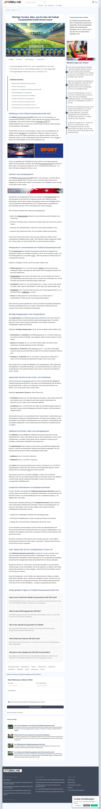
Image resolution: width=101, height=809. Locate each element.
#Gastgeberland (25, 666)
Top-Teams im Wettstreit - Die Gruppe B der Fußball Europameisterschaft (34, 725)
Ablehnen (87, 805)
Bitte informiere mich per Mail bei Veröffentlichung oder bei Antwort (27, 702)
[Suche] (44, 2)
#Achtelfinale (52, 666)
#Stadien (34, 666)
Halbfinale (25, 292)
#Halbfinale (20, 669)
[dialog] (86, 802)
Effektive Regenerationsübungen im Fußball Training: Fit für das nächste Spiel (18, 787)
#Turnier (42, 669)
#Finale (27, 669)
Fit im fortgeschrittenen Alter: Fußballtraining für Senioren (50, 779)
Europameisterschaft (23, 117)
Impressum (71, 779)
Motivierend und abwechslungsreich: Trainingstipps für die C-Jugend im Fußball (18, 783)
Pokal (29, 470)
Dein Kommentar (12, 690)
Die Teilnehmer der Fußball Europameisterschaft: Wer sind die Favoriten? (34, 752)
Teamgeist (22, 133)
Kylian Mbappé (7, 779)
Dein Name (10, 683)
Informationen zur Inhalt (75, 785)
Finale (33, 255)
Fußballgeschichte (41, 121)
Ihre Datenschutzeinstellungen (76, 790)
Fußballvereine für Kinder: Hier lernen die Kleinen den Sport (50, 782)
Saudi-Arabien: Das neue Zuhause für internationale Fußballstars (32, 735)
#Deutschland (34, 669)
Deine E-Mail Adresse (41, 683)
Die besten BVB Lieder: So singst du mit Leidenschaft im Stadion (17, 793)
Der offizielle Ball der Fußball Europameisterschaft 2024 (29, 744)
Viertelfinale (14, 290)
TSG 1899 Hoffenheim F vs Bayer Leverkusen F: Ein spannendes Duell (48, 785)
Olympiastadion (23, 216)
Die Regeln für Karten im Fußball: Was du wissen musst (17, 790)
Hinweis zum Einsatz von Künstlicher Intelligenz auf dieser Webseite (24, 674)
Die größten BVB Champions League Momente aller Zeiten (50, 791)
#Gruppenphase (42, 666)
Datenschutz (72, 782)
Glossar (71, 787)
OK (94, 805)
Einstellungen (78, 805)
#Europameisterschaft (13, 666)
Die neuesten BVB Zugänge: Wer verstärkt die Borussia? (49, 789)
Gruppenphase (15, 276)
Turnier (47, 119)
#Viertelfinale (11, 669)
